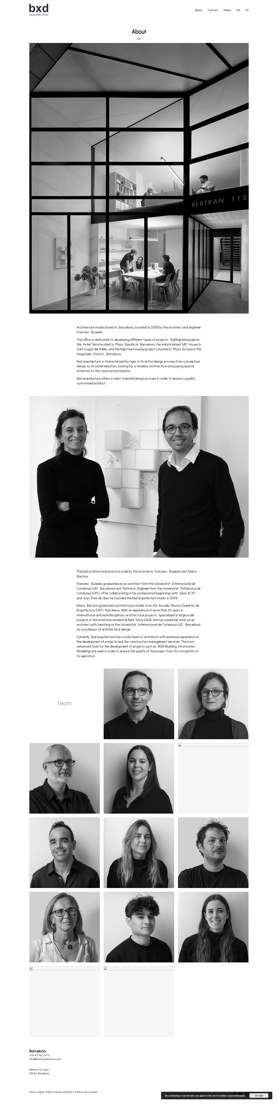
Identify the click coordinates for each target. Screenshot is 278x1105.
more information (236, 1095)
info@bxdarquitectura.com (45, 1059)
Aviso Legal (36, 1092)
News (227, 10)
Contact (213, 10)
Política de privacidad (59, 1092)
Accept (259, 1095)
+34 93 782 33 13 (39, 1055)
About (198, 10)
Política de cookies (86, 1092)
